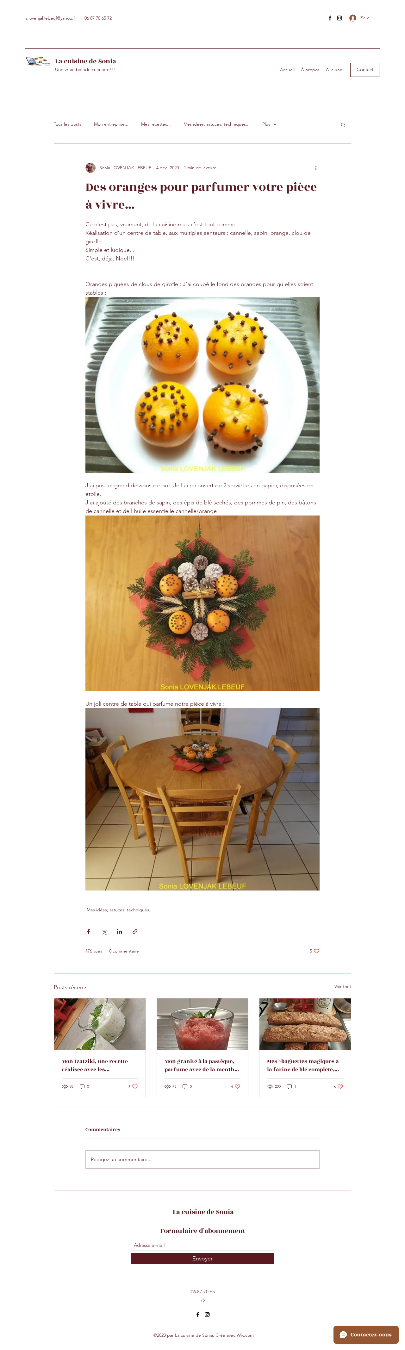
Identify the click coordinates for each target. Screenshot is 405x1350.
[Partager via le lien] (135, 931)
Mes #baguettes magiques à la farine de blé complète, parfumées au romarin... (303, 1065)
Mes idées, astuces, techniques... (217, 124)
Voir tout (342, 986)
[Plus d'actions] (316, 168)
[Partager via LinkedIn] (119, 931)
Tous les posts (67, 124)
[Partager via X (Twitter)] (104, 931)
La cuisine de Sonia (85, 61)
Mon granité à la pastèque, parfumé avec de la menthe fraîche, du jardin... (201, 1065)
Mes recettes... (156, 124)
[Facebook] (330, 18)
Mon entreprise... (111, 124)
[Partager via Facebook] (88, 931)
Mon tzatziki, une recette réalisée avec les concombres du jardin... (95, 1065)
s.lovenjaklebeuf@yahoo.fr (50, 18)
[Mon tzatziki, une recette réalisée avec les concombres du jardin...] (100, 1024)
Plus (266, 124)
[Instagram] (339, 18)
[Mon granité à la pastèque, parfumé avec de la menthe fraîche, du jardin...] (202, 1024)
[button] (364, 70)
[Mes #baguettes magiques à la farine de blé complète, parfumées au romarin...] (305, 1024)
